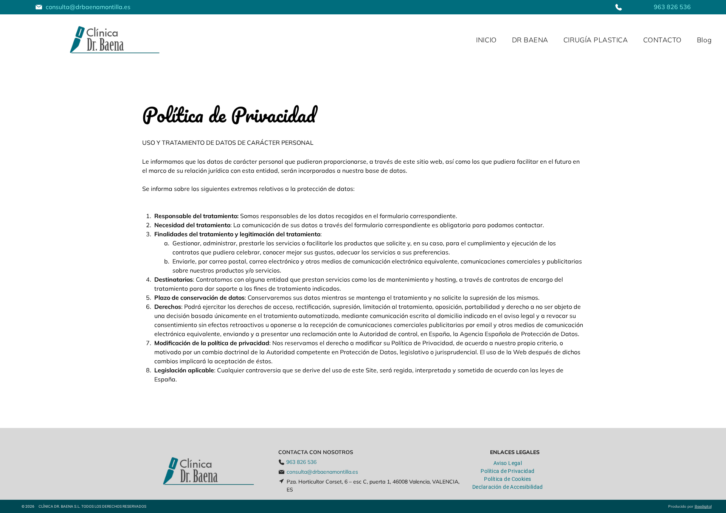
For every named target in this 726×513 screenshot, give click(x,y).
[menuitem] (486, 40)
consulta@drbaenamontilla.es (88, 7)
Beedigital (703, 506)
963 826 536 (672, 7)
